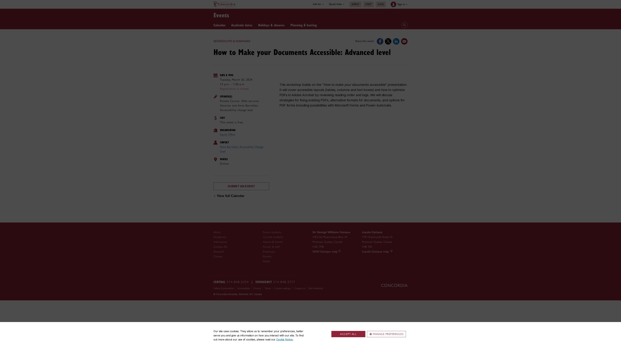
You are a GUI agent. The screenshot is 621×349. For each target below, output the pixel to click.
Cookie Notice (284, 339)
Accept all (348, 334)
